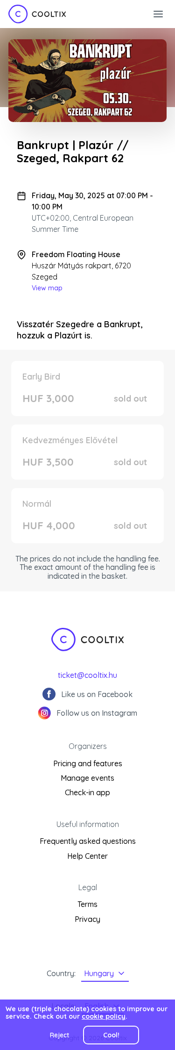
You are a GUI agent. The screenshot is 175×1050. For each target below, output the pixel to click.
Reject (59, 1035)
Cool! (111, 1035)
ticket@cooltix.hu (87, 675)
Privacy (87, 919)
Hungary (99, 973)
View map (47, 288)
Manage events (87, 778)
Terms (87, 904)
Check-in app (87, 792)
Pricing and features (87, 763)
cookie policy (104, 1016)
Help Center (87, 856)
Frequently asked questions (88, 841)
